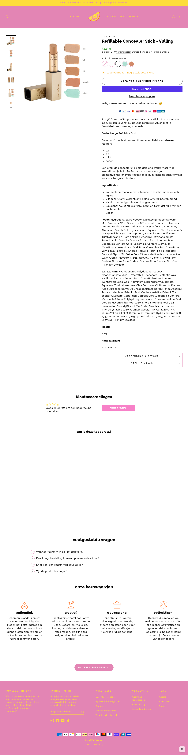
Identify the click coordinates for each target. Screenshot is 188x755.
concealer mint (125, 64)
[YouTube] (63, 720)
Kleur (114, 58)
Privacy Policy (138, 704)
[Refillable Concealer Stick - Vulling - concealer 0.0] (19, 517)
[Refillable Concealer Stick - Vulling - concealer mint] (30, 517)
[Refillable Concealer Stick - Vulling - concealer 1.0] (22, 517)
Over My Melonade (105, 697)
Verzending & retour (142, 709)
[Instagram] (52, 720)
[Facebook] (57, 720)
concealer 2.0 (118, 64)
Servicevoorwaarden (106, 710)
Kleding (75, 17)
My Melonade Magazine (107, 701)
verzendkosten (123, 52)
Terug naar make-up (96, 667)
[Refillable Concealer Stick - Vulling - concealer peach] (34, 517)
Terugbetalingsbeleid (106, 715)
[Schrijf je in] (82, 712)
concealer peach (131, 64)
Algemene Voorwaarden (138, 698)
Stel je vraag (142, 363)
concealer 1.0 (111, 64)
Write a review (118, 407)
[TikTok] (68, 720)
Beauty (133, 17)
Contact (99, 706)
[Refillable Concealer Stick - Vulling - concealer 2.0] (26, 517)
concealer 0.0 (105, 64)
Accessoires (115, 17)
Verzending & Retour (142, 356)
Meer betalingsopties (142, 96)
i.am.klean (110, 36)
